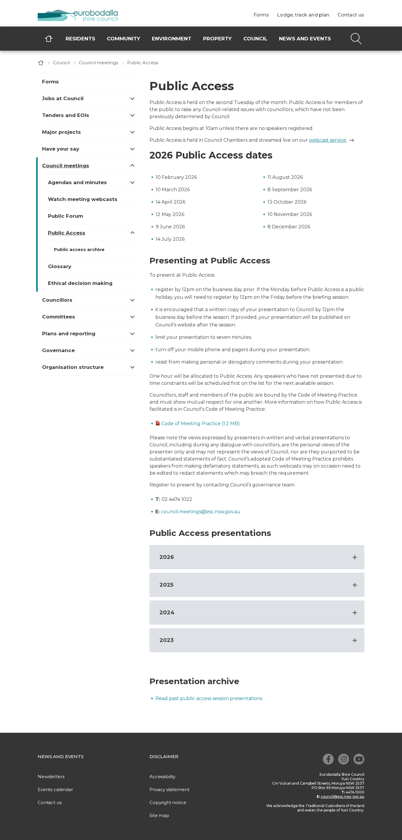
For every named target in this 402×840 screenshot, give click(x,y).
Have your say (60, 149)
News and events (305, 39)
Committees (58, 317)
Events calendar (55, 789)
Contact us (351, 15)
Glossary (59, 266)
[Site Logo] (82, 16)
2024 (167, 612)
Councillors (57, 300)
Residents (80, 39)
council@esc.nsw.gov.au (342, 796)
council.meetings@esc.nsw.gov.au (200, 511)
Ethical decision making (80, 283)
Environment (171, 39)
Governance (58, 350)
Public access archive (79, 249)
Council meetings (98, 62)
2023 (167, 640)
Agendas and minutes (77, 182)
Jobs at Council (63, 98)
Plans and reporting (68, 333)
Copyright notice (167, 802)
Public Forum (65, 216)
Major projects (61, 132)
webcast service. (328, 140)
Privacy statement (169, 789)
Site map (159, 815)
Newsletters (51, 776)
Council (255, 39)
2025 (166, 585)
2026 (167, 557)
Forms (261, 15)
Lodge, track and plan (303, 15)
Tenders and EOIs (65, 115)
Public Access (66, 233)
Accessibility (162, 776)
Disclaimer (163, 756)
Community (123, 39)
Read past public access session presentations (208, 698)
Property (217, 39)
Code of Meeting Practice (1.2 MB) (200, 423)
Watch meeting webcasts (82, 199)
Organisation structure (73, 367)
